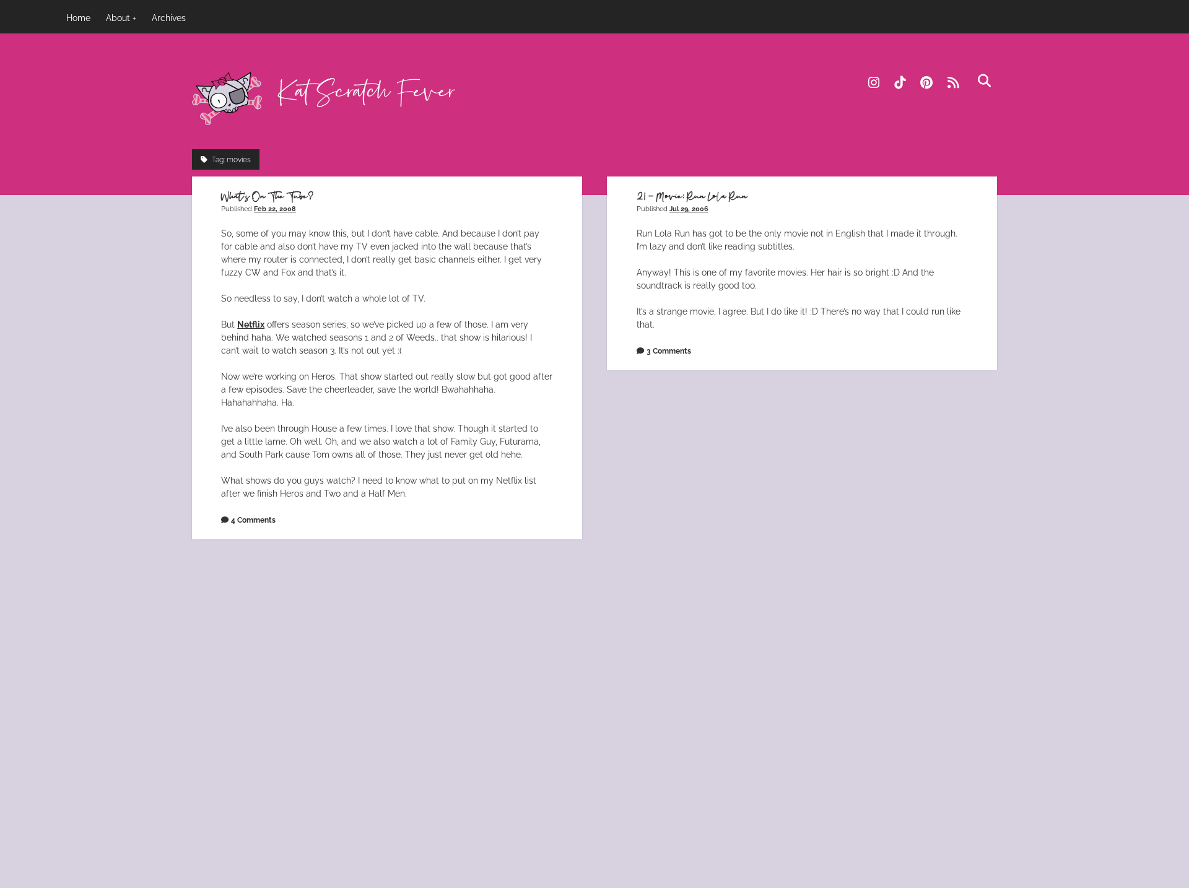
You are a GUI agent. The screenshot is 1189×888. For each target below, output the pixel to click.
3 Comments (669, 350)
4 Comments (253, 520)
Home (78, 18)
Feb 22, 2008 (275, 208)
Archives (169, 18)
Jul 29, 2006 (688, 208)
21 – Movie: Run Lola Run (692, 196)
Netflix (250, 324)
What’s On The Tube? (267, 196)
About (118, 18)
